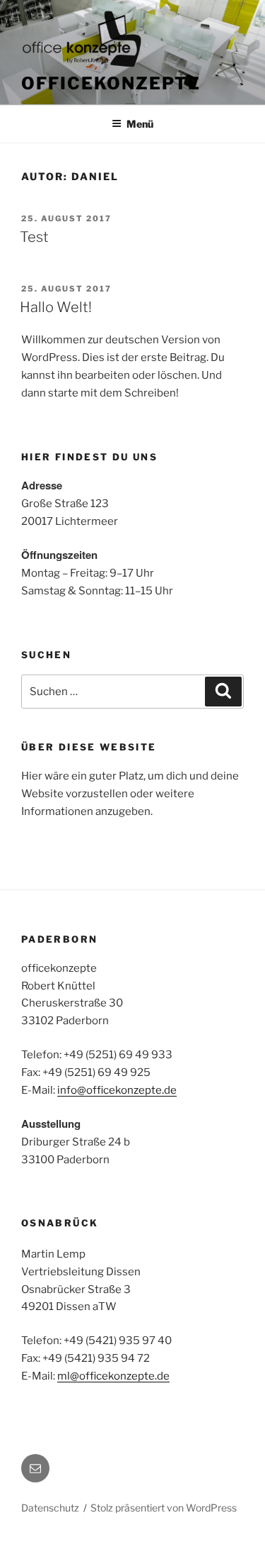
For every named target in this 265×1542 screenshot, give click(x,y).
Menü (139, 124)
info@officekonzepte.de (117, 1090)
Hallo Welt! (56, 307)
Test (34, 236)
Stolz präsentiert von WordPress (163, 1508)
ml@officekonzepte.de (113, 1376)
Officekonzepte (111, 83)
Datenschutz (50, 1508)
